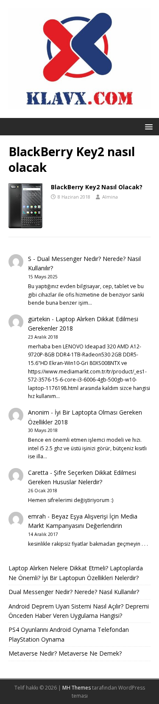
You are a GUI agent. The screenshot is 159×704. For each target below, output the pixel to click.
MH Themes (76, 687)
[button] (147, 126)
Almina (110, 197)
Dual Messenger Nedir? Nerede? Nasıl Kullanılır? (73, 592)
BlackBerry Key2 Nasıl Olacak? (96, 187)
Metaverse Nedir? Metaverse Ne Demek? (65, 653)
